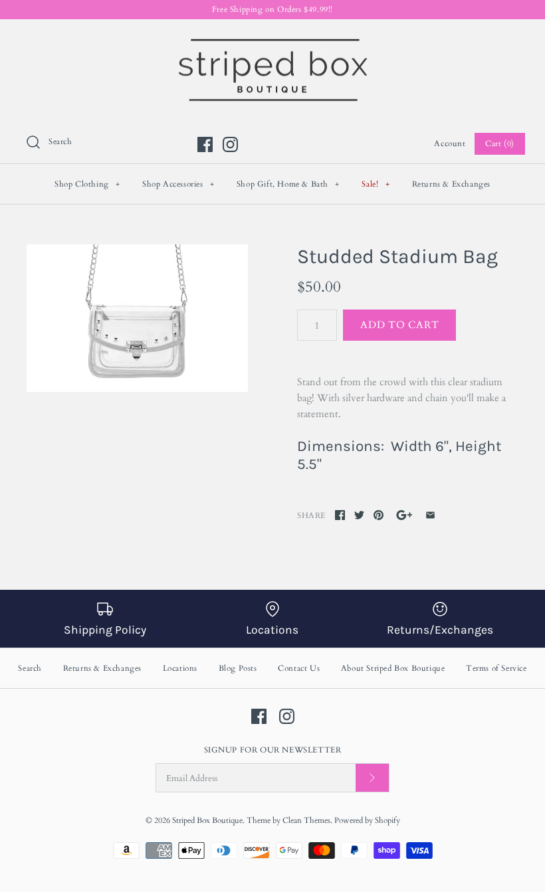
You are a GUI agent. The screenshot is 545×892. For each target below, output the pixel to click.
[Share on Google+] (404, 515)
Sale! (375, 184)
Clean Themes (306, 820)
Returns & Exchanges (451, 184)
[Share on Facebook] (340, 515)
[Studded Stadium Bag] (137, 318)
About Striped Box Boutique (393, 668)
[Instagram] (230, 144)
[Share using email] (430, 515)
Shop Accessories (178, 184)
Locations (180, 668)
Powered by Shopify (367, 820)
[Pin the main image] (378, 515)
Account (449, 143)
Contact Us (299, 668)
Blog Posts (238, 668)
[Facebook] (205, 144)
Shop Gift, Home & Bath (288, 184)
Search (30, 668)
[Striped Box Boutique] (272, 40)
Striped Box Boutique (207, 820)
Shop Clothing (87, 184)
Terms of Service (496, 668)
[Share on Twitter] (359, 515)
